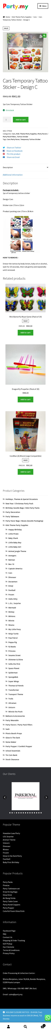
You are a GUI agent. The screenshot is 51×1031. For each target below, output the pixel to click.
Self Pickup (7, 943)
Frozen (11, 594)
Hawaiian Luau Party (11, 833)
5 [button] (19, 813)
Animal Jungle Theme (17, 551)
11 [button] (32, 813)
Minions (11, 616)
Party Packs (8, 882)
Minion (6, 849)
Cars (35, 17)
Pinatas (6, 885)
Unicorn (11, 707)
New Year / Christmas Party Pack (19, 503)
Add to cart (21, 119)
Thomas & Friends (16, 685)
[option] (25, 796)
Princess (11, 651)
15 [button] (41, 813)
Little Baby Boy (14, 542)
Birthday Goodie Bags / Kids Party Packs (22, 508)
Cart (39, 1024)
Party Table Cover (10, 901)
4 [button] (16, 813)
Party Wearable (12, 720)
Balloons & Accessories (15, 716)
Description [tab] (8, 167)
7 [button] (23, 813)
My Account (8, 1027)
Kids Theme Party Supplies (22, 17)
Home (8, 17)
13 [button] (36, 813)
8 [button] (25, 813)
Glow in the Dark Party (12, 856)
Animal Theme (9, 839)
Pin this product (13, 154)
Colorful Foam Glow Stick (13, 911)
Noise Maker (11, 742)
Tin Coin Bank (11, 755)
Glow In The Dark (13, 737)
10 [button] (30, 813)
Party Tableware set (11, 888)
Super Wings (13, 681)
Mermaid (12, 607)
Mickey (11, 612)
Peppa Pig (12, 642)
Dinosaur (12, 577)
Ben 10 (11, 564)
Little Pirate (13, 534)
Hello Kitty (12, 599)
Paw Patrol (13, 638)
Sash (8, 729)
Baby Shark (13, 538)
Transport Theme (15, 694)
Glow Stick (7, 895)
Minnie (11, 620)
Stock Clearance (12, 759)
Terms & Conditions (11, 950)
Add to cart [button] (25, 332)
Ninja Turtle (13, 633)
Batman (11, 560)
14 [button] (39, 813)
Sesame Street (14, 655)
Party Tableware (12, 516)
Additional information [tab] (13, 174)
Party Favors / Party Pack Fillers (19, 725)
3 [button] (14, 813)
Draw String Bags (10, 892)
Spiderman (13, 672)
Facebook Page (9, 931)
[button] (44, 36)
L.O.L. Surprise (14, 603)
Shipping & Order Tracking (14, 940)
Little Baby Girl (14, 547)
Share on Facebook (14, 151)
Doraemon (12, 581)
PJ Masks (12, 646)
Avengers (12, 555)
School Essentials (13, 751)
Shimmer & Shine (15, 659)
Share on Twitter (14, 147)
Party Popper (8, 908)
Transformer (13, 690)
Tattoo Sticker (22, 136)
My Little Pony (14, 629)
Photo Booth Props (14, 733)
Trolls (10, 699)
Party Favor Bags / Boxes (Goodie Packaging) (24, 521)
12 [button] (34, 813)
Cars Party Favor (13, 139)
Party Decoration (13, 512)
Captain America (15, 568)
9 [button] (27, 813)
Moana (11, 625)
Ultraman (12, 703)
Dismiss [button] (6, 1018)
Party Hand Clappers (11, 904)
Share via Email (13, 157)
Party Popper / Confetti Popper (19, 746)
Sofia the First (14, 664)
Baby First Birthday (11, 862)
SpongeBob (13, 677)
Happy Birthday (15, 529)
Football (11, 590)
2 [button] (12, 813)
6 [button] (21, 813)
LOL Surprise (8, 836)
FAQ (4, 934)
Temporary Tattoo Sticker (30, 139)
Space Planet (13, 668)
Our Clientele (8, 947)
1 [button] (10, 813)
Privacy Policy (8, 953)
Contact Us (7, 937)
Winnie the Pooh (15, 711)
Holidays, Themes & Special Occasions (22, 499)
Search (25, 1027)
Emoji (10, 586)
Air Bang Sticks (9, 898)
